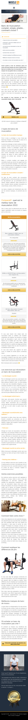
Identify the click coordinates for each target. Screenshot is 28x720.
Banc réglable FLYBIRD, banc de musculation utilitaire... (14, 234)
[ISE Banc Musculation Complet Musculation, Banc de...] (14, 301)
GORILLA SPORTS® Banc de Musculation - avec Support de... (14, 274)
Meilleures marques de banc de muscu (11, 57)
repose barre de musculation (9, 387)
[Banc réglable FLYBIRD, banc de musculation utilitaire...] (14, 225)
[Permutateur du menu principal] (14, 8)
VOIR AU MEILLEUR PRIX (14, 254)
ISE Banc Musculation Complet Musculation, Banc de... (14, 309)
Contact (13, 715)
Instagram (17, 715)
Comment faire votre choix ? (9, 52)
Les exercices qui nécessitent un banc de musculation (12, 47)
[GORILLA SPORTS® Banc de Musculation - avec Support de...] (14, 265)
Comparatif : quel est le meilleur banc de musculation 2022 (12, 43)
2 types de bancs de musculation (10, 40)
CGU (9, 715)
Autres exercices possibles (8, 50)
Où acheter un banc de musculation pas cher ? (13, 60)
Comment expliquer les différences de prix (12, 55)
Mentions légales (22, 714)
